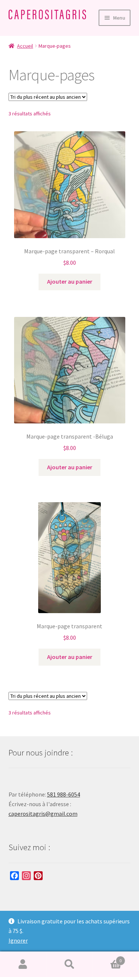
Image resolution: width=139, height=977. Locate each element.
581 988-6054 (63, 794)
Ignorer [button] (18, 940)
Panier (107, 958)
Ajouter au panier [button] (69, 281)
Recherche (69, 964)
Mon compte (23, 964)
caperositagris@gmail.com (43, 813)
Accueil (25, 46)
